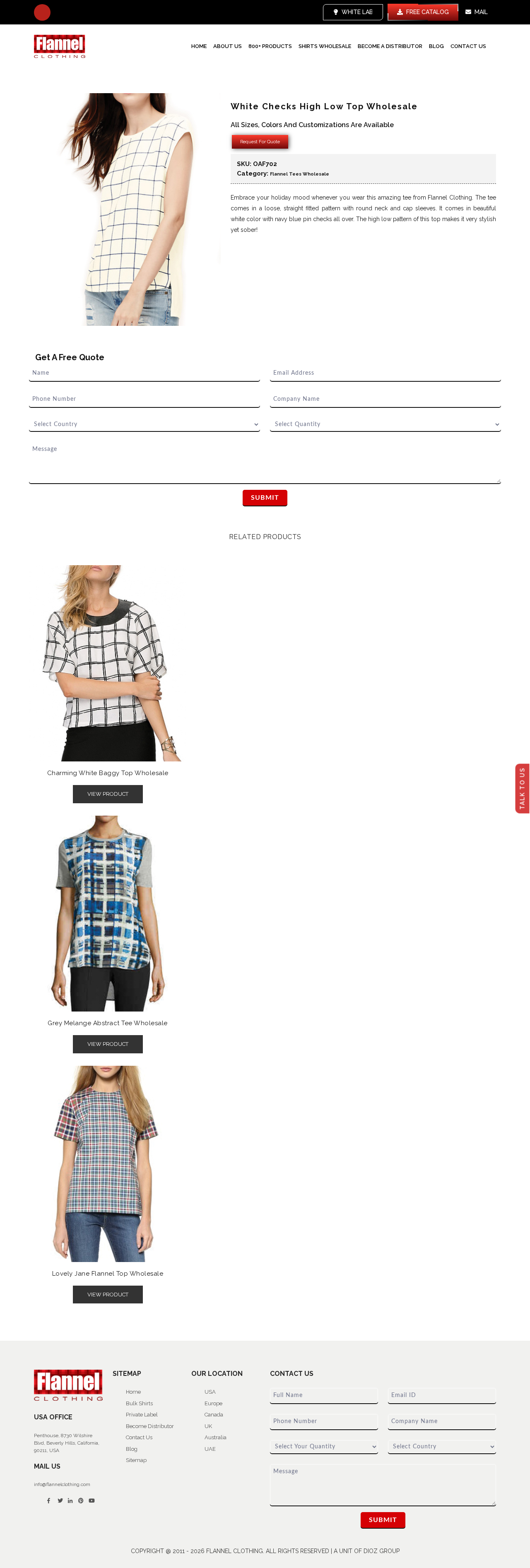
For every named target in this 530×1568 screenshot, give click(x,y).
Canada (214, 1414)
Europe (213, 1403)
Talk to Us (522, 788)
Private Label (142, 1414)
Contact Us (468, 46)
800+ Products (270, 46)
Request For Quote (260, 142)
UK (208, 1426)
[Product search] (42, 12)
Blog (436, 46)
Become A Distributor (390, 46)
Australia (215, 1437)
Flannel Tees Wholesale (299, 174)
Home (199, 46)
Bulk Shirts (139, 1403)
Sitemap (136, 1460)
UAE (210, 1449)
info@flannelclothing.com (62, 1484)
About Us (227, 46)
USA (210, 1392)
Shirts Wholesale (325, 46)
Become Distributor (150, 1426)
